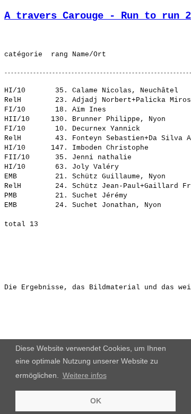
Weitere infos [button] (85, 375)
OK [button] (95, 400)
